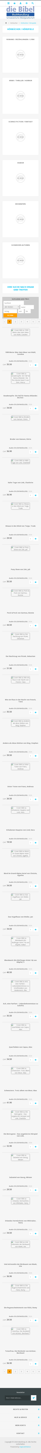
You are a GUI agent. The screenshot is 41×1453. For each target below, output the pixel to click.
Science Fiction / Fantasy (21, 121)
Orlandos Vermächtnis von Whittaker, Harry (20, 1222)
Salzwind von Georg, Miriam (20, 1177)
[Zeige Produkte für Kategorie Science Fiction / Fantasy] (20, 137)
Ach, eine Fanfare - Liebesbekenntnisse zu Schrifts (20, 1005)
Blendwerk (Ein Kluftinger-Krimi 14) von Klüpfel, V (20, 961)
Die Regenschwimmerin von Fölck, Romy (20, 1308)
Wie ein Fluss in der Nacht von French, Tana (20, 701)
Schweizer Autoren (20, 245)
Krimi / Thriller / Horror (20, 80)
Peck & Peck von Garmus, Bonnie (20, 613)
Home (6, 23)
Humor (20, 163)
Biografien (20, 204)
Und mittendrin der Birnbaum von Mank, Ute (20, 1265)
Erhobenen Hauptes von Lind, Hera (20, 830)
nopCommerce (25, 1447)
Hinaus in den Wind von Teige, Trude (20, 526)
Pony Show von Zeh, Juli (20, 569)
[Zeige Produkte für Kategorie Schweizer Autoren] (20, 260)
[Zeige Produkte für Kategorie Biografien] (20, 219)
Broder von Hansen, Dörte (20, 439)
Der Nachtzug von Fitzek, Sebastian (20, 656)
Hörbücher (14, 23)
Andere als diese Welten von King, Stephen (20, 743)
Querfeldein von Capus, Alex (20, 1047)
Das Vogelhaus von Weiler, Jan (20, 917)
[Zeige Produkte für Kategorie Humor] (20, 178)
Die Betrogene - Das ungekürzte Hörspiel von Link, (20, 1135)
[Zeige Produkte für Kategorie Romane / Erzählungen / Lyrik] (20, 54)
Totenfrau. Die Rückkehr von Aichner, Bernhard (20, 1352)
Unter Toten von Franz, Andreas (20, 786)
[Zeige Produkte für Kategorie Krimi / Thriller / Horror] (20, 96)
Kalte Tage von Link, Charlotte (20, 482)
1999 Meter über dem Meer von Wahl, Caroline (20, 353)
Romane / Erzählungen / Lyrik (20, 39)
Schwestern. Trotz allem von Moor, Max (20, 1090)
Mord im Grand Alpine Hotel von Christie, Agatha (20, 874)
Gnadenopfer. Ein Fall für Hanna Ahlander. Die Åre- (20, 397)
